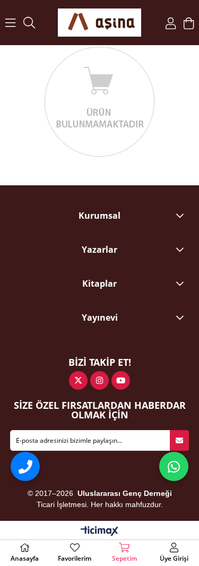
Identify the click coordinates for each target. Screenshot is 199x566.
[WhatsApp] (173, 466)
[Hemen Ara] (25, 466)
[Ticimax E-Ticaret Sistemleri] (99, 531)
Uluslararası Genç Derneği (124, 493)
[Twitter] (78, 380)
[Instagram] (99, 380)
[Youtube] (120, 380)
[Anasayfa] (100, 22)
